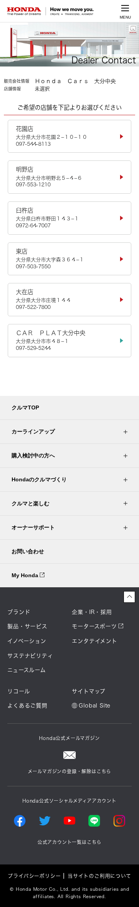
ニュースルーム (26, 670)
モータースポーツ (94, 626)
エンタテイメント (94, 641)
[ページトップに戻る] (129, 597)
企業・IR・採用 (92, 612)
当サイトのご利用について (99, 875)
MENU (125, 17)
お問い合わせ (28, 551)
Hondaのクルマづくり (39, 479)
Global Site (94, 705)
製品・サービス (27, 626)
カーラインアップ (33, 431)
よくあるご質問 (27, 705)
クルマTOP (25, 407)
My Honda (26, 575)
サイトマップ (88, 691)
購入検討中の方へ (33, 455)
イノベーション (26, 641)
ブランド (18, 612)
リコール (18, 691)
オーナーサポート (33, 527)
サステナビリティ (30, 655)
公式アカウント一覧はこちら (69, 842)
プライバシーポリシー (34, 875)
